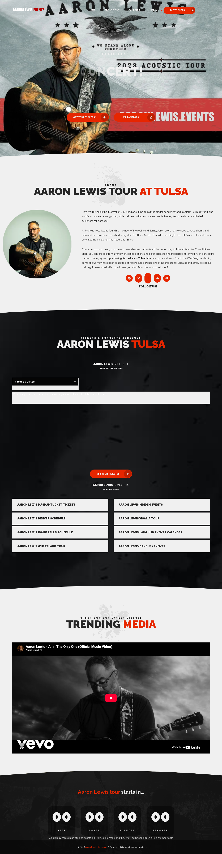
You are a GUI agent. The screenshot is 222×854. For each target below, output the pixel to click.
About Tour (112, 10)
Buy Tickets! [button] (177, 10)
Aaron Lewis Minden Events (141, 504)
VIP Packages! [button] (131, 107)
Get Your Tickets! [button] (84, 107)
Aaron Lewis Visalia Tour (139, 518)
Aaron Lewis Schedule (95, 847)
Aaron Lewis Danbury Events (142, 546)
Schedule (134, 10)
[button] (206, 10)
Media (153, 10)
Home (92, 10)
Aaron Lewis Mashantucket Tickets (46, 504)
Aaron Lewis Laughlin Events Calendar (150, 532)
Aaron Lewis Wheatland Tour (41, 546)
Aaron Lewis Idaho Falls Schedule (45, 532)
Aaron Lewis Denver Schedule (41, 518)
